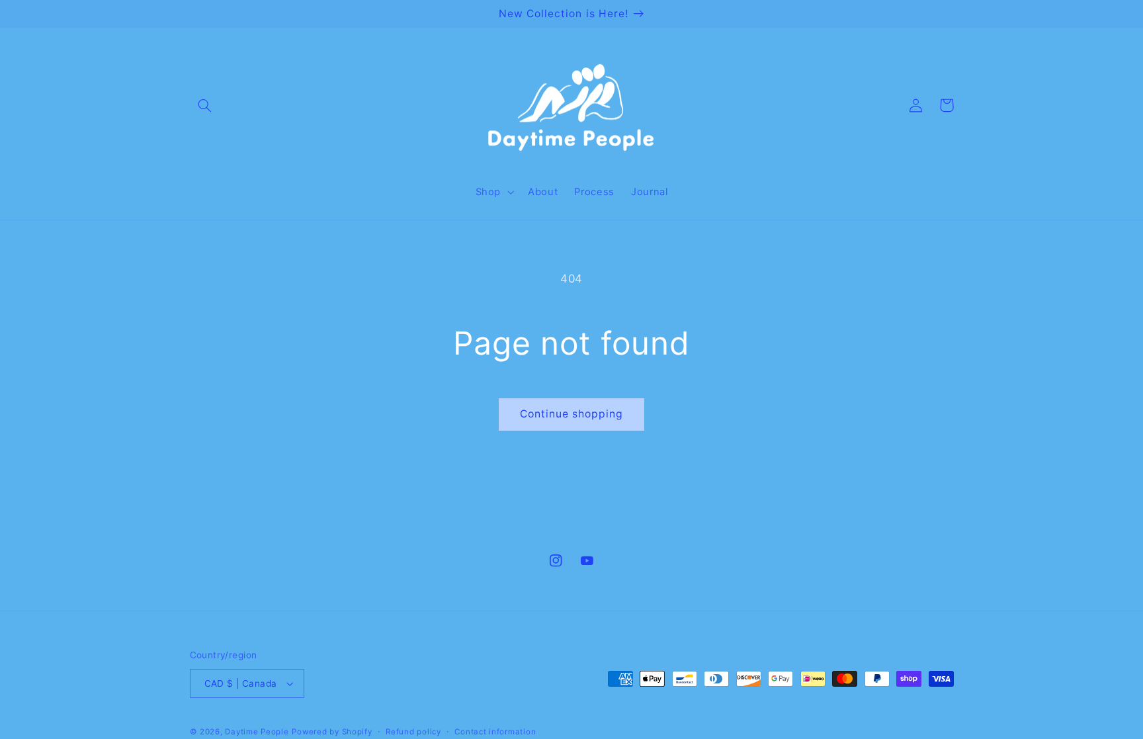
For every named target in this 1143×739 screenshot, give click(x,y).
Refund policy (413, 731)
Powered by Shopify (332, 731)
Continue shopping (572, 414)
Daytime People (256, 731)
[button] (205, 105)
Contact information (495, 731)
